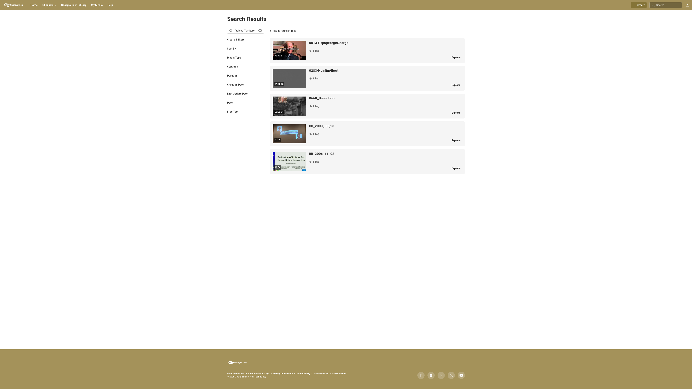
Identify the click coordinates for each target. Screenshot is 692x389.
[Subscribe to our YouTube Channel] (461, 375)
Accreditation (339, 373)
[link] (639, 5)
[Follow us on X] (451, 375)
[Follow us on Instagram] (431, 375)
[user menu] (688, 5)
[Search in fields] (260, 30)
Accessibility (303, 373)
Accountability (321, 373)
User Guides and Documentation (244, 373)
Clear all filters (236, 39)
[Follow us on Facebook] (421, 375)
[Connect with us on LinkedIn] (441, 375)
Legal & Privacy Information (278, 373)
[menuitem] (34, 5)
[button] (314, 50)
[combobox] (245, 30)
